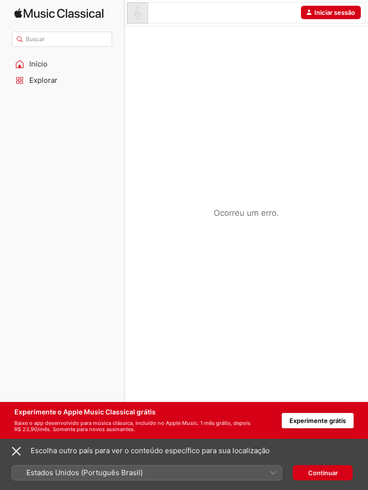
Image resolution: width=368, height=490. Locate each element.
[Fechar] (16, 451)
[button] (62, 64)
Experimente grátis (317, 420)
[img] (59, 13)
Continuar (323, 473)
